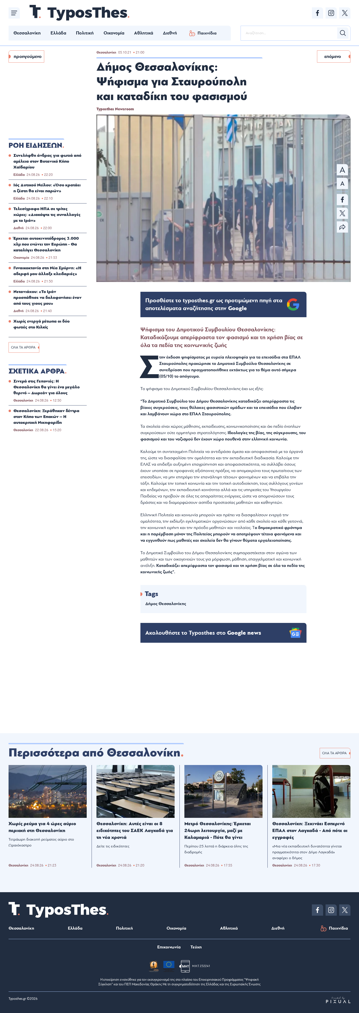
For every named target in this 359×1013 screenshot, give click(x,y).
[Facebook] (317, 13)
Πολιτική (85, 33)
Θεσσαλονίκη (27, 33)
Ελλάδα (58, 33)
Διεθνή (170, 33)
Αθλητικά (143, 33)
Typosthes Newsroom (115, 109)
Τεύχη (196, 947)
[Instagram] (331, 13)
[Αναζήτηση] (342, 33)
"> (213, 304)
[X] (344, 13)
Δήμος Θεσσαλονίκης (165, 604)
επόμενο (332, 56)
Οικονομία (114, 33)
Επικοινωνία (169, 947)
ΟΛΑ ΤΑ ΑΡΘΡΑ (23, 347)
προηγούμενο (28, 56)
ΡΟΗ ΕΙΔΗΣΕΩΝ (35, 145)
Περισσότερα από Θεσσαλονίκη (94, 752)
